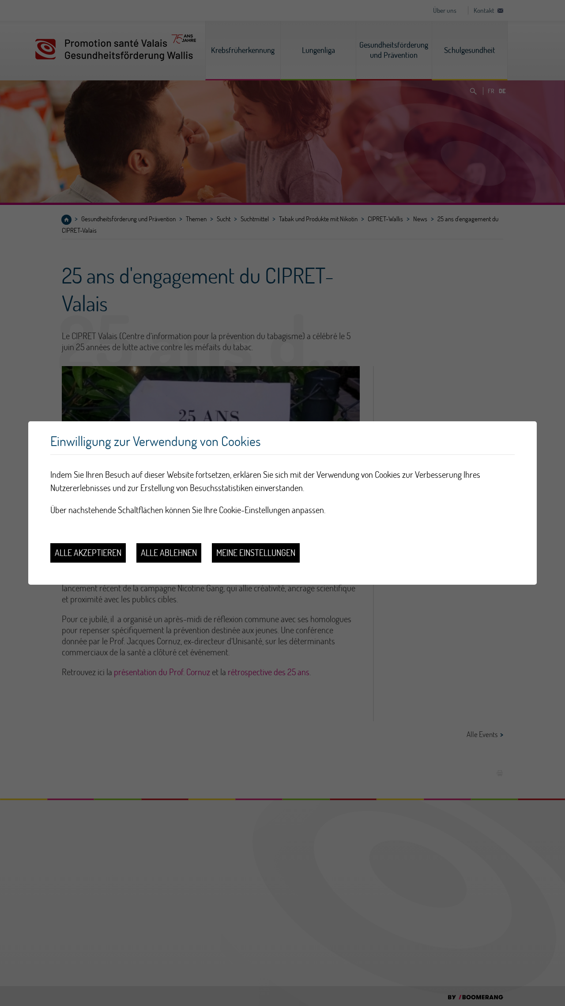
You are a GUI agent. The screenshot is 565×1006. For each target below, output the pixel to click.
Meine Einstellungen (255, 552)
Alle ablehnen (169, 552)
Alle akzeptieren (88, 552)
